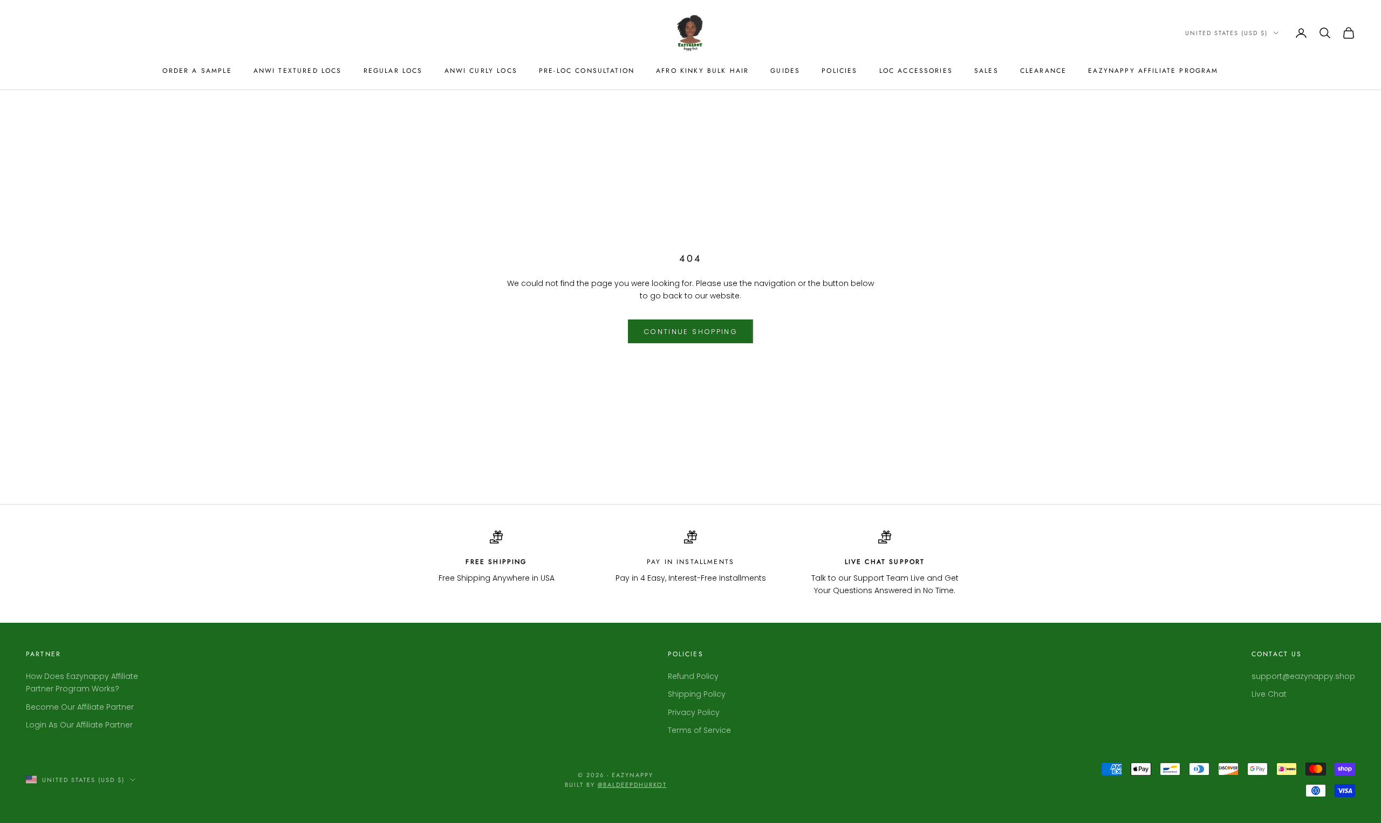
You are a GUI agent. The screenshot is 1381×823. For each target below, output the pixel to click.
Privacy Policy (694, 712)
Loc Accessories (916, 71)
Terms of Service (699, 730)
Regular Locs (393, 71)
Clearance (1043, 71)
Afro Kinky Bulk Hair (702, 71)
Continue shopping (690, 332)
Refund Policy (693, 676)
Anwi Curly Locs (481, 71)
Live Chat (1269, 694)
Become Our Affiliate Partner (80, 707)
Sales (986, 71)
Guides (785, 71)
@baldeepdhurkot (632, 784)
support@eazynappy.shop (1303, 676)
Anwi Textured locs (298, 71)
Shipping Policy (697, 694)
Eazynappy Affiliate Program (1153, 71)
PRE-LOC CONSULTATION (586, 71)
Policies (839, 71)
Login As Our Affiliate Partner (79, 724)
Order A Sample (196, 71)
